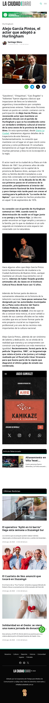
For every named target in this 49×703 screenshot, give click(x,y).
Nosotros (8, 654)
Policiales (29, 657)
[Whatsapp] (26, 87)
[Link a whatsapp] (42, 629)
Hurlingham (7, 24)
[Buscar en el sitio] (41, 3)
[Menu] (45, 3)
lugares (21, 657)
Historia (32, 654)
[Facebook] (44, 87)
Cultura (15, 654)
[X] (38, 87)
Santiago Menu (15, 42)
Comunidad (42, 654)
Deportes (24, 654)
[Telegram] (32, 87)
